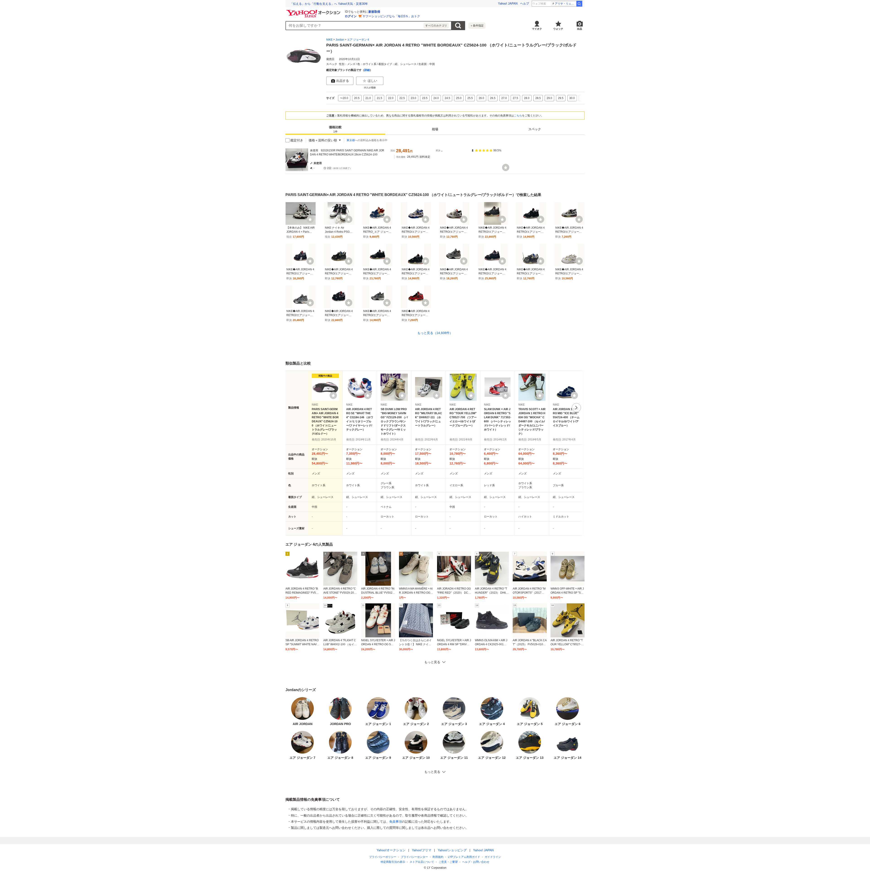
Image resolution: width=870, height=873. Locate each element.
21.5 (379, 98)
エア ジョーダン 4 (358, 39)
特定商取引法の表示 (393, 861)
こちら (518, 115)
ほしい (372, 80)
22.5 (402, 98)
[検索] (579, 4)
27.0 (504, 98)
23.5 (425, 98)
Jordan (340, 39)
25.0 (459, 98)
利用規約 (438, 856)
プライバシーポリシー (382, 856)
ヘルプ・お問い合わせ (475, 861)
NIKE (329, 39)
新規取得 (374, 11)
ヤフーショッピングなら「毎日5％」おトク (391, 16)
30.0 (572, 98)
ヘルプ (524, 3)
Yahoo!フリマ (421, 850)
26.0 (481, 98)
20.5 (357, 98)
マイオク (537, 28)
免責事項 (395, 821)
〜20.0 (344, 98)
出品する (342, 80)
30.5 (583, 98)
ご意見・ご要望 (448, 861)
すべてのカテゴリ (436, 25)
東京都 (351, 140)
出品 (579, 28)
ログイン (351, 16)
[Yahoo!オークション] (314, 11)
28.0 (526, 98)
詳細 (367, 70)
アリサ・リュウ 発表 (565, 3)
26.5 (492, 98)
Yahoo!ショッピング (452, 850)
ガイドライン (493, 856)
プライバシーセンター (414, 856)
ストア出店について (422, 861)
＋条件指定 (477, 25)
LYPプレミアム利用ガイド (464, 856)
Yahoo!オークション (391, 850)
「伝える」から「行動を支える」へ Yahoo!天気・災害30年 (329, 3)
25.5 (470, 98)
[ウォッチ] (505, 167)
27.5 (515, 98)
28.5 (538, 98)
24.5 (447, 98)
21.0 (368, 98)
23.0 (413, 98)
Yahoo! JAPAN (507, 3)
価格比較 (335, 129)
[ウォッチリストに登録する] (333, 395)
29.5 (560, 98)
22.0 (391, 98)
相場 (435, 129)
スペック (534, 129)
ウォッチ (558, 28)
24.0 (436, 98)
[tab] (335, 129)
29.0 (549, 98)
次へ (576, 407)
